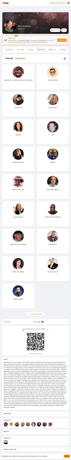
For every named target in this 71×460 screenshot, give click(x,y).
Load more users (36, 314)
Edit (65, 30)
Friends (6, 420)
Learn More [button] (51, 456)
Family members (20, 58)
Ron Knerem (24, 26)
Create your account (35, 354)
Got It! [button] (67, 456)
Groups (6, 438)
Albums (6, 413)
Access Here (62, 40)
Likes (5, 431)
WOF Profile (56, 30)
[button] (57, 3)
